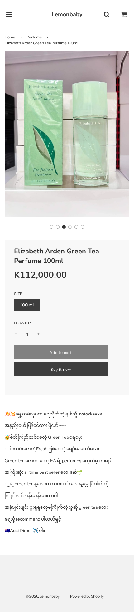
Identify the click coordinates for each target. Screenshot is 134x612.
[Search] (107, 14)
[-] (16, 334)
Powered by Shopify (87, 596)
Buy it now (60, 369)
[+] (38, 334)
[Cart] (124, 14)
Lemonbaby (67, 14)
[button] (51, 227)
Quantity (23, 323)
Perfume (34, 37)
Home (10, 37)
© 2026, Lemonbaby (43, 596)
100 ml (27, 305)
